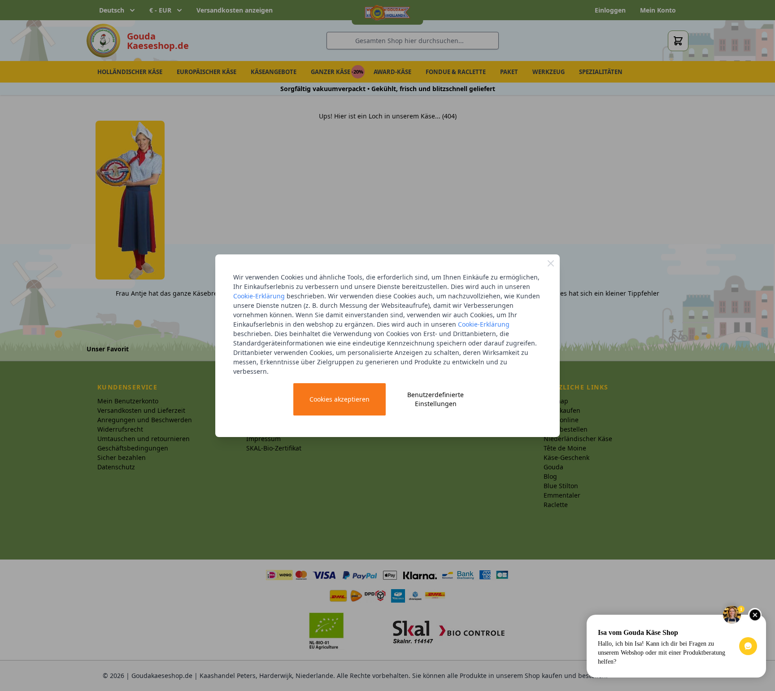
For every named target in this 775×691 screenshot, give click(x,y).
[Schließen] (550, 263)
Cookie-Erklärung (259, 296)
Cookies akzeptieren (339, 399)
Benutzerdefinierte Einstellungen (435, 399)
